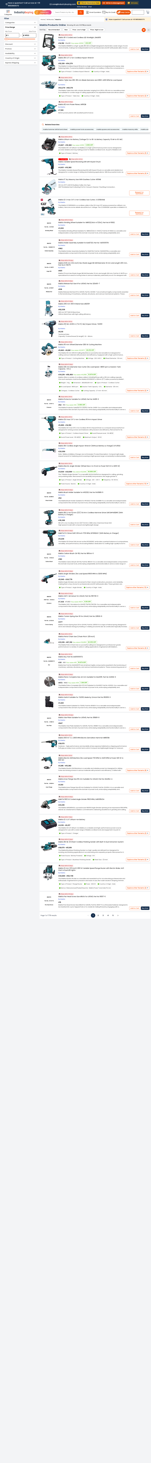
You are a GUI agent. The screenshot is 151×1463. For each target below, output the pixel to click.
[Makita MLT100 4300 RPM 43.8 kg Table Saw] (49, 85)
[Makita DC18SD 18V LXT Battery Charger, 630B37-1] (49, 824)
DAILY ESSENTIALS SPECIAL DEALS (44, 12)
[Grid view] (149, 30)
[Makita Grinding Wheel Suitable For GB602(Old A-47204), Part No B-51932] (49, 227)
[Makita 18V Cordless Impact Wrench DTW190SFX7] (49, 62)
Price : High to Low (96, 30)
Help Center (125, 12)
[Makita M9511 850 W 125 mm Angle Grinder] (49, 470)
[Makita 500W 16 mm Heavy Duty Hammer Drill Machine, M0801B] (49, 762)
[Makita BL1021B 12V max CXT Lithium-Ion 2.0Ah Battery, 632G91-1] (49, 144)
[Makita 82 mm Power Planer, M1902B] (49, 109)
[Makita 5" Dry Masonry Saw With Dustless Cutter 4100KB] (49, 186)
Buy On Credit (110, 12)
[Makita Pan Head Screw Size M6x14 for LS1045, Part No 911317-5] (49, 901)
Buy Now (145, 49)
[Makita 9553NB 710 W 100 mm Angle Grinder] (49, 578)
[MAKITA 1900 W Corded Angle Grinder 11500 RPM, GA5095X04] (49, 804)
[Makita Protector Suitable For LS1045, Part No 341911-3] (49, 404)
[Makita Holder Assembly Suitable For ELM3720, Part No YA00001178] (49, 247)
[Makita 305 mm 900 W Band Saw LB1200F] (49, 308)
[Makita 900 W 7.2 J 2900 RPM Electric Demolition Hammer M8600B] (49, 742)
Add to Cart (134, 49)
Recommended (54, 30)
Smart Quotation (95, 12)
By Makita (61, 40)
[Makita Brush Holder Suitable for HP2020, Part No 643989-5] (49, 497)
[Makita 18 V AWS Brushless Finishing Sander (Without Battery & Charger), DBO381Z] (49, 846)
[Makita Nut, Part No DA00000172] (49, 661)
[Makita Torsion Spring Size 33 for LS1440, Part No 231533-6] (49, 621)
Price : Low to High (79, 30)
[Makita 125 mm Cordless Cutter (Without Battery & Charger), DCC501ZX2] (49, 371)
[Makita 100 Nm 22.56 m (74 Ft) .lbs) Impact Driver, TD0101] (49, 329)
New (66, 30)
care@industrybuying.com (64, 4)
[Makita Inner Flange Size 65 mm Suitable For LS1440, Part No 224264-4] (49, 783)
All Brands (50, 19)
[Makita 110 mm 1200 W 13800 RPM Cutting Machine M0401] (49, 349)
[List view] (144, 30)
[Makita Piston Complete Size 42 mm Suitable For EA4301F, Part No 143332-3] (49, 681)
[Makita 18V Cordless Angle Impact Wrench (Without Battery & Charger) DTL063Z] (49, 450)
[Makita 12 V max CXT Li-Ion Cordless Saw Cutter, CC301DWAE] (49, 207)
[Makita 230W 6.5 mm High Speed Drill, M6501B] (49, 166)
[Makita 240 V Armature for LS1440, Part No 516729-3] (49, 600)
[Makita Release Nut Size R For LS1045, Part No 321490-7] (49, 288)
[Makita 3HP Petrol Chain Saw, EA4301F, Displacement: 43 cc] (49, 641)
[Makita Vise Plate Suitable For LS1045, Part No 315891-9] (49, 722)
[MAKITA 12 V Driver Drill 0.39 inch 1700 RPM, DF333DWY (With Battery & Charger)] (49, 538)
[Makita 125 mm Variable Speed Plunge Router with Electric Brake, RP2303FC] (49, 873)
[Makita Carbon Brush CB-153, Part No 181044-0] (49, 558)
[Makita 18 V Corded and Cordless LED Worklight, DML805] (49, 42)
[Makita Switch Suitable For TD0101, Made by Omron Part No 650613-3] (49, 702)
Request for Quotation (139, 193)
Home (43, 19)
